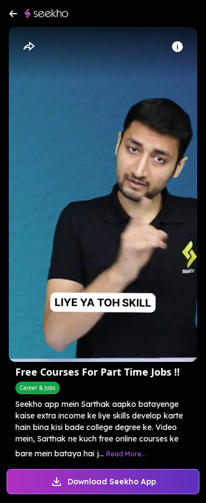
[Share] (29, 47)
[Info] (177, 47)
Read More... (126, 454)
